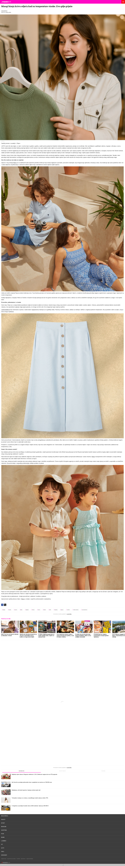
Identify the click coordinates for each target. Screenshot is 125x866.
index (44, 609)
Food (2, 833)
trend (32, 609)
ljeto (21, 609)
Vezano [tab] (103, 770)
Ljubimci (3, 840)
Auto (2, 848)
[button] (123, 2)
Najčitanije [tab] (62, 770)
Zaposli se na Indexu (11, 858)
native (68, 609)
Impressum (23, 858)
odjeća (27, 609)
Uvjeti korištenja (29, 858)
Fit (2, 844)
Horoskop (4, 855)
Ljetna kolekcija (5, 309)
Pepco (15, 162)
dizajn (3, 609)
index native (75, 609)
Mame (3, 837)
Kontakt (18, 858)
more (38, 609)
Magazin (3, 826)
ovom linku (69, 614)
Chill (2, 851)
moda (9, 609)
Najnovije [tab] (21, 770)
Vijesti (3, 819)
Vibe (50, 609)
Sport (3, 823)
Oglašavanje (3, 858)
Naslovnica (4, 815)
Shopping (4, 830)
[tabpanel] (62, 793)
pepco (61, 609)
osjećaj (55, 609)
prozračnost (84, 609)
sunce (15, 609)
